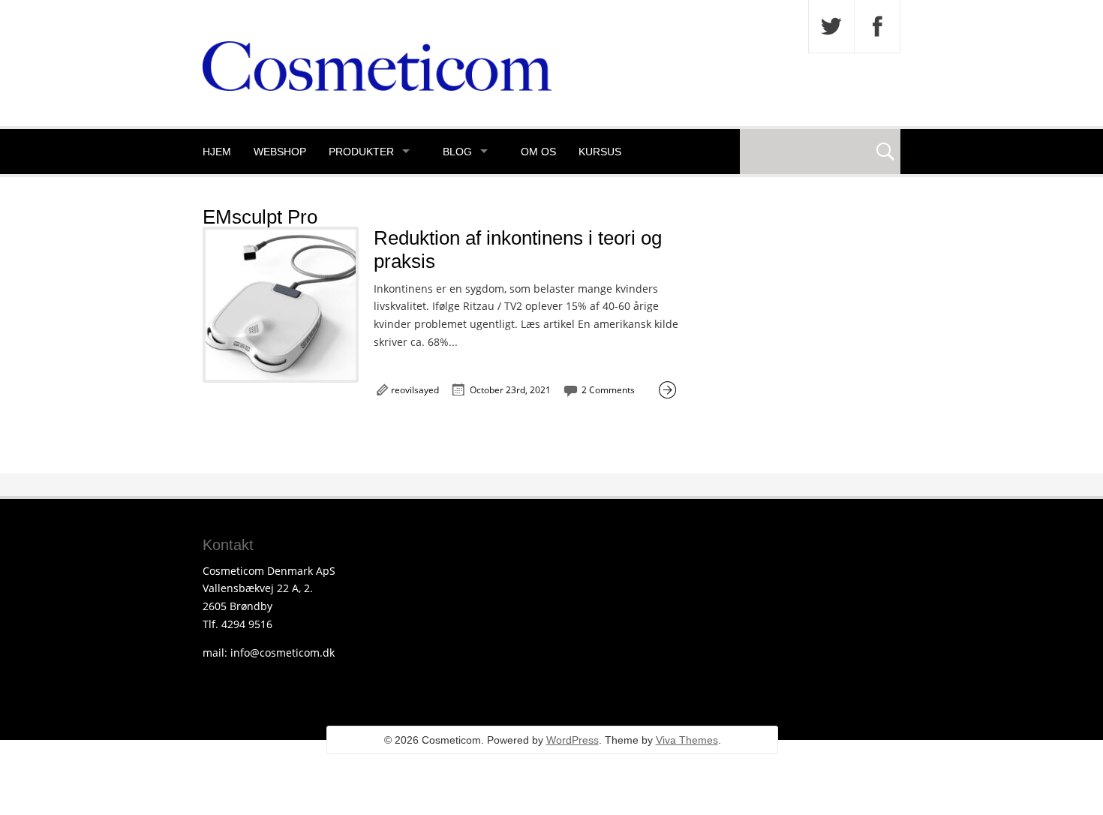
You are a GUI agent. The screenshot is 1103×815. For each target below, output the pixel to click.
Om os (538, 152)
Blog (457, 152)
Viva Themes (687, 740)
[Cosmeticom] (377, 87)
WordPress (572, 740)
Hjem (217, 152)
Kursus (600, 152)
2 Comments (608, 389)
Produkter (361, 152)
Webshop (280, 152)
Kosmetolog (240, 197)
